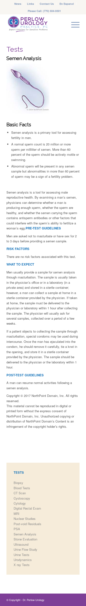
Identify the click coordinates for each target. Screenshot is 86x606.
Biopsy (18, 482)
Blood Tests (22, 488)
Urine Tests (21, 554)
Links (30, 4)
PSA (17, 529)
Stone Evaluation (25, 539)
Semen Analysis (25, 534)
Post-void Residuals (27, 524)
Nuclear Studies (25, 518)
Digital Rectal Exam (27, 508)
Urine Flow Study (25, 549)
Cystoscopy (22, 498)
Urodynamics (23, 559)
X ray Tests (22, 564)
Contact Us (47, 4)
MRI (16, 513)
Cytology (20, 503)
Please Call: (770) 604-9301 (44, 11)
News (17, 4)
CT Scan (20, 493)
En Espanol (66, 4)
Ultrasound (21, 544)
